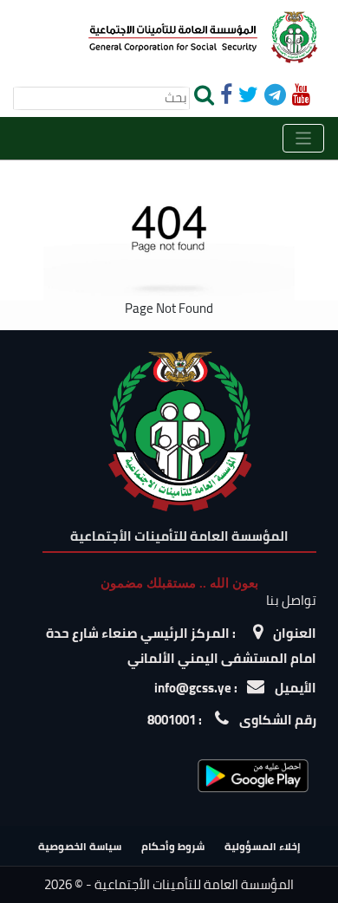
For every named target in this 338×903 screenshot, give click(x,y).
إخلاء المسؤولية (262, 846)
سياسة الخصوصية (79, 846)
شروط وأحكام (173, 846)
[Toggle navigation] (304, 138)
